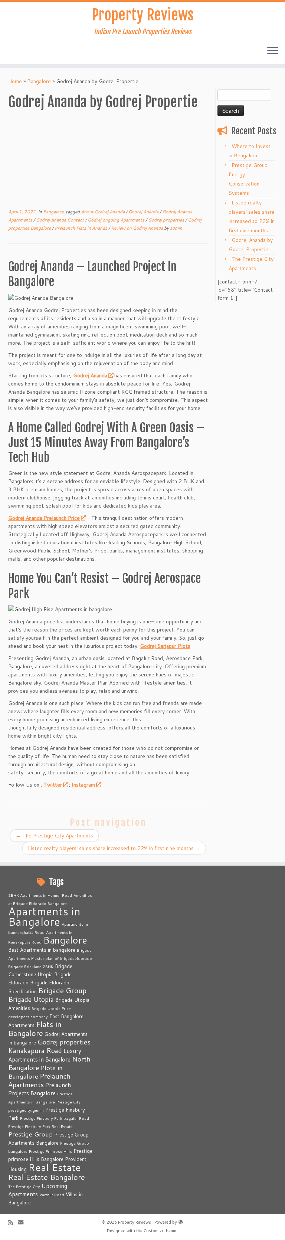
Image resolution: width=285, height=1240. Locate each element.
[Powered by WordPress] (180, 1220)
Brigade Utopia (31, 999)
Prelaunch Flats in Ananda (81, 228)
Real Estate (54, 1167)
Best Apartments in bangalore (41, 950)
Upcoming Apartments (37, 1190)
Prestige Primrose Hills (50, 1151)
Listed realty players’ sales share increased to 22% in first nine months (114, 848)
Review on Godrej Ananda (137, 228)
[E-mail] (23, 1222)
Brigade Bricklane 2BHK (30, 966)
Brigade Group (62, 990)
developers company (28, 1016)
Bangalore (39, 81)
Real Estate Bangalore (46, 1177)
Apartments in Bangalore (44, 916)
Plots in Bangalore (35, 1071)
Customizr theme (160, 1231)
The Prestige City (24, 1186)
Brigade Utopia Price (51, 1008)
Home (15, 81)
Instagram (83, 784)
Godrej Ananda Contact (60, 220)
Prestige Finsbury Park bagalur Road (54, 1118)
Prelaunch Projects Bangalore (39, 1089)
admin (176, 228)
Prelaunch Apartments (39, 1080)
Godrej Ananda (144, 212)
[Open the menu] (272, 50)
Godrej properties (166, 220)
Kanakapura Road (35, 1050)
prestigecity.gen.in (26, 1110)
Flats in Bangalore (35, 1029)
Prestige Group (30, 1134)
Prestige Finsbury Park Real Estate (40, 1126)
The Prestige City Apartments (54, 835)
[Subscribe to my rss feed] (13, 1222)
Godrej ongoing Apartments (116, 220)
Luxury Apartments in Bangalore (44, 1055)
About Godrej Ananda (103, 212)
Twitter (52, 784)
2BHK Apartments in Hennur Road (40, 895)
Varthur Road (51, 1194)
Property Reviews (143, 15)
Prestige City (68, 1102)
